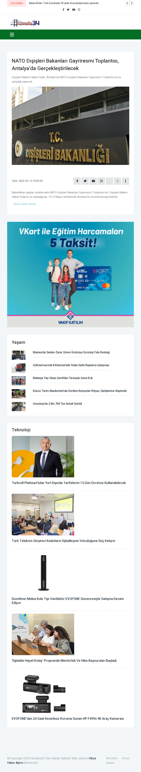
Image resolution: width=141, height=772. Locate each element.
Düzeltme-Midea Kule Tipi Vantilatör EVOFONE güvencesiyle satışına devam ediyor (68, 600)
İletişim (110, 763)
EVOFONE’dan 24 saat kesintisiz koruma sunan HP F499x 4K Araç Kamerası (68, 718)
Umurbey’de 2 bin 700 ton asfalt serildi (57, 404)
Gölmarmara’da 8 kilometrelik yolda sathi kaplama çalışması (71, 365)
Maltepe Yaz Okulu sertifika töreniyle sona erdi (63, 378)
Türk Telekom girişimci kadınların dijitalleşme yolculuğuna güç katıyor (63, 540)
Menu (12, 34)
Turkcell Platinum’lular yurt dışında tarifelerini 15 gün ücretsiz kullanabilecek (69, 482)
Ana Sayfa (112, 758)
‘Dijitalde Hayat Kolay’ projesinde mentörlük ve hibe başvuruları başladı (64, 660)
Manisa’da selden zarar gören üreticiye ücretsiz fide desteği (71, 352)
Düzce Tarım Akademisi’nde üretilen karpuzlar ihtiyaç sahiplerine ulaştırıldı (79, 391)
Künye (125, 758)
